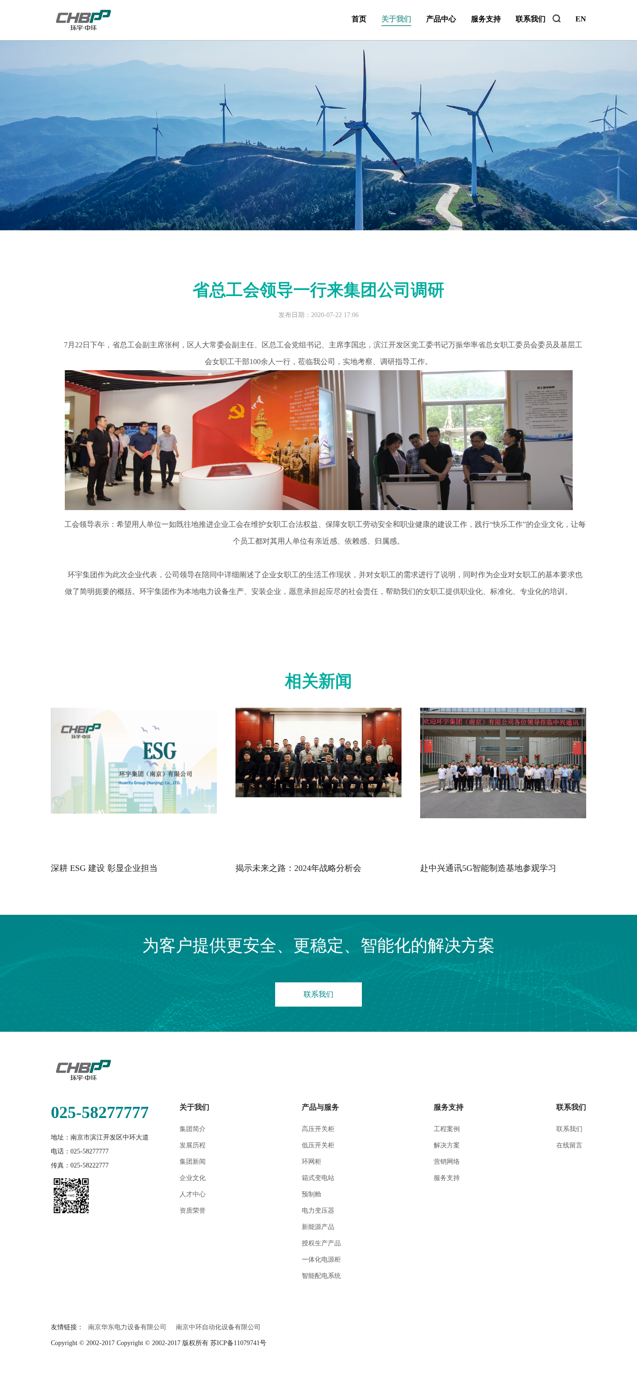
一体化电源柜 (321, 1259)
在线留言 (569, 1145)
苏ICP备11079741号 (238, 1343)
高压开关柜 (318, 1129)
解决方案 (447, 1145)
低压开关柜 (318, 1145)
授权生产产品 (321, 1243)
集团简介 (193, 1129)
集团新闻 (193, 1161)
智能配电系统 (321, 1275)
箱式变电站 (318, 1177)
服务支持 (486, 19)
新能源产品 (318, 1226)
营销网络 (447, 1161)
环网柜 (311, 1161)
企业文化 (193, 1177)
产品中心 (441, 19)
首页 (359, 19)
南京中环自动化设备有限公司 (218, 1327)
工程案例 (447, 1129)
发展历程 (193, 1145)
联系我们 (531, 19)
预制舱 (311, 1194)
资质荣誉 (193, 1210)
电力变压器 (318, 1210)
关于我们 (396, 19)
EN (580, 19)
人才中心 (193, 1194)
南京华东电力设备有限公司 (127, 1327)
